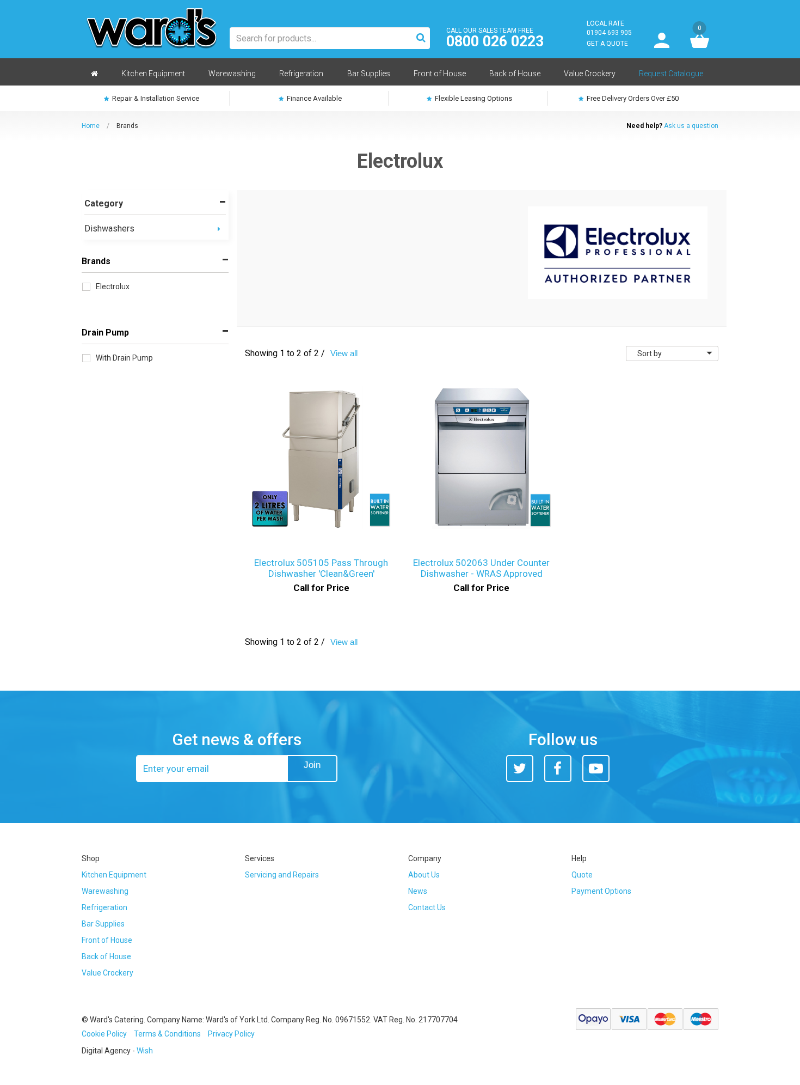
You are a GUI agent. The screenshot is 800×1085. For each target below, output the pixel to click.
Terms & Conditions (167, 1033)
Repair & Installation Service (154, 98)
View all (344, 353)
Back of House (106, 956)
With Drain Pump (124, 357)
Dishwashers (109, 228)
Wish (145, 1050)
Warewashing (105, 891)
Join (312, 765)
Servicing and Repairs (282, 874)
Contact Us (427, 907)
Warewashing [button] (232, 73)
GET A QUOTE (607, 43)
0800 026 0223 (495, 41)
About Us (424, 874)
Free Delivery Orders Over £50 (632, 98)
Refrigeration (104, 907)
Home (91, 126)
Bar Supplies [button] (368, 73)
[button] (219, 229)
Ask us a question (691, 126)
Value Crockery (107, 972)
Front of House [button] (440, 73)
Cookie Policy (104, 1033)
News (417, 891)
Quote (582, 874)
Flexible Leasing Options (472, 98)
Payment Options (601, 891)
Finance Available (313, 98)
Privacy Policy (231, 1033)
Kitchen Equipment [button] (153, 73)
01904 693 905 (609, 32)
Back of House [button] (514, 73)
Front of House (107, 940)
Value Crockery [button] (590, 73)
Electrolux (113, 286)
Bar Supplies (103, 923)
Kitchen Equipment (114, 874)
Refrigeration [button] (301, 73)
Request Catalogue (671, 73)
